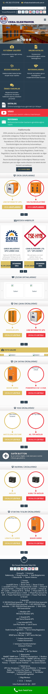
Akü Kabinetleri (11, 661)
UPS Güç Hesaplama (11, 668)
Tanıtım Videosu (31, 577)
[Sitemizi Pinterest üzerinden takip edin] (40, 12)
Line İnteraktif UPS (12, 202)
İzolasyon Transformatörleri (25, 644)
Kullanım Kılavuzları (25, 672)
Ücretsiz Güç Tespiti (21, 670)
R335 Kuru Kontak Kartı (29, 657)
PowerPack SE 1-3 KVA (36, 388)
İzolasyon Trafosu (25, 646)
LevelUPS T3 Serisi (10, 587)
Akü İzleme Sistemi (12, 434)
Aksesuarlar (25, 654)
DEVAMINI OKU (16, 264)
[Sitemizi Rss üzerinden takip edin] (44, 12)
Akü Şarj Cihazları (25, 633)
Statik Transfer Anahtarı (20, 663)
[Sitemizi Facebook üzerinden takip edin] (19, 12)
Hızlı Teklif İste (25, 690)
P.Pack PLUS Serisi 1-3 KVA (17, 593)
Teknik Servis (25, 666)
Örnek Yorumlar (22, 575)
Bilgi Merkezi (25, 677)
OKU (24, 169)
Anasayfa (20, 573)
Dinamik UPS (25, 617)
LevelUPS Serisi (12, 585)
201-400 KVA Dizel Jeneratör (17, 604)
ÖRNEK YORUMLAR (12, 93)
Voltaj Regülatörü (36, 202)
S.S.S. (21, 681)
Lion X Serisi (32, 624)
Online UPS (25, 583)
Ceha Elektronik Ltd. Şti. (22, 684)
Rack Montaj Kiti (25, 661)
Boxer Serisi (12, 388)
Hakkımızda (9, 575)
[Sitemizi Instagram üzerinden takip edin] (37, 12)
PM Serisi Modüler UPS (25, 614)
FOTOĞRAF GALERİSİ (12, 53)
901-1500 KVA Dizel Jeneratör (23, 606)
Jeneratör (25, 600)
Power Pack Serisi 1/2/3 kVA (19, 595)
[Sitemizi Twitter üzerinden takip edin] (23, 12)
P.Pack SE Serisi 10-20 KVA (26, 589)
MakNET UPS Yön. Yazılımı (37, 659)
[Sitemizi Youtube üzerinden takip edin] (30, 12)
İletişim (29, 681)
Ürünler (25, 581)
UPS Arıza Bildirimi (29, 668)
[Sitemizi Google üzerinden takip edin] (26, 12)
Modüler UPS (12, 330)
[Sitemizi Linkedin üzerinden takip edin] (33, 12)
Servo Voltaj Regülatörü (35, 630)
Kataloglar (11, 672)
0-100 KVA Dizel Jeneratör (13, 602)
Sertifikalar (39, 672)
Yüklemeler (36, 670)
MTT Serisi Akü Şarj (34, 635)
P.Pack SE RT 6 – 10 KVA (21, 591)
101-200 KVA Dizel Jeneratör (36, 602)
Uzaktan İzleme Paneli (16, 659)
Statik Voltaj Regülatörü (14, 630)
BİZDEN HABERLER (12, 72)
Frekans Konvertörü (25, 638)
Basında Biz (17, 577)
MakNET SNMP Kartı (10, 657)
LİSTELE (12, 335)
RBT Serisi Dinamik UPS (25, 619)
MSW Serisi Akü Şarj (16, 635)
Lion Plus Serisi (12, 538)
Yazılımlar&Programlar (25, 674)
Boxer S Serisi (38, 585)
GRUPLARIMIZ (12, 207)
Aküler (12, 493)
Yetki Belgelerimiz (38, 575)
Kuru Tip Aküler (36, 493)
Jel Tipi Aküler (36, 434)
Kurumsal (30, 573)
